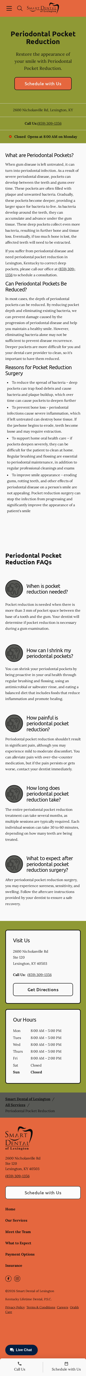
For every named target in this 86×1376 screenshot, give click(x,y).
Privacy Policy (15, 1307)
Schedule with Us (43, 83)
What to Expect (18, 1243)
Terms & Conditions (40, 1307)
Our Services (16, 1220)
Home (10, 1209)
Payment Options (20, 1254)
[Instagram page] (17, 1279)
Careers (62, 1307)
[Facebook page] (8, 1279)
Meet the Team (18, 1232)
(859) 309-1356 (49, 123)
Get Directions (43, 989)
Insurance (13, 1265)
